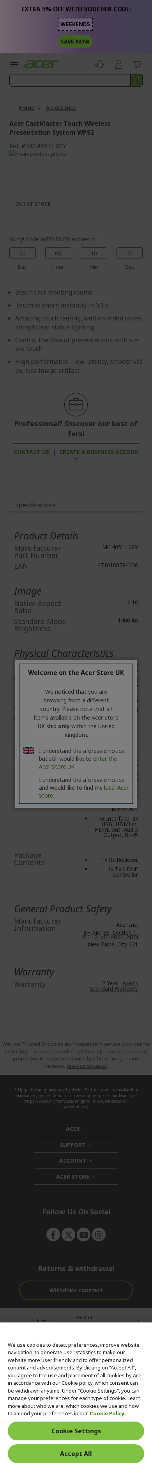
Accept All (76, 1453)
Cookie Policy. (107, 1413)
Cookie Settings (76, 1431)
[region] (76, 1394)
